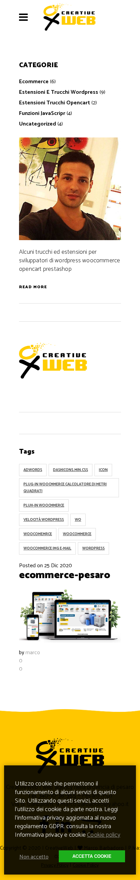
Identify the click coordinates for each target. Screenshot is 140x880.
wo (78, 520)
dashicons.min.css (70, 470)
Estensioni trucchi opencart (54, 102)
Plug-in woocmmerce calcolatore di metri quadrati (65, 487)
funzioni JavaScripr (42, 113)
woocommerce (77, 534)
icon (103, 470)
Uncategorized (37, 124)
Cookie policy (103, 835)
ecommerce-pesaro (64, 575)
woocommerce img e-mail (47, 548)
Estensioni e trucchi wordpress (58, 92)
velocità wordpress (43, 520)
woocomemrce (37, 534)
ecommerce (34, 81)
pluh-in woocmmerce (43, 505)
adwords (32, 470)
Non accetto (34, 857)
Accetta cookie (91, 856)
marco (32, 652)
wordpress (93, 548)
